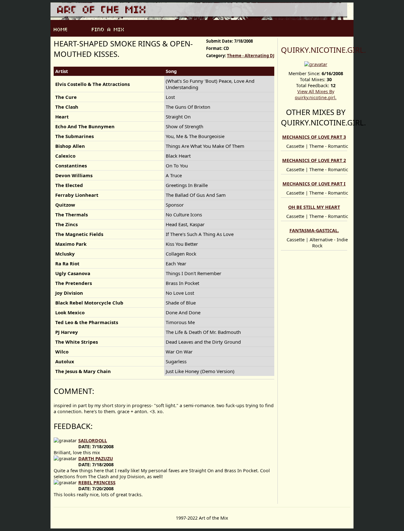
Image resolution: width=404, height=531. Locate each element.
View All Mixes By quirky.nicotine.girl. (315, 94)
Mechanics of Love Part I (314, 184)
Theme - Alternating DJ (250, 55)
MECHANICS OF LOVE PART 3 (314, 137)
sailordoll (92, 440)
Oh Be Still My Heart (314, 207)
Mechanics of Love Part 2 (314, 160)
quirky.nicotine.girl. (323, 50)
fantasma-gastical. (314, 230)
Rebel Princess (97, 483)
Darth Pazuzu (95, 459)
